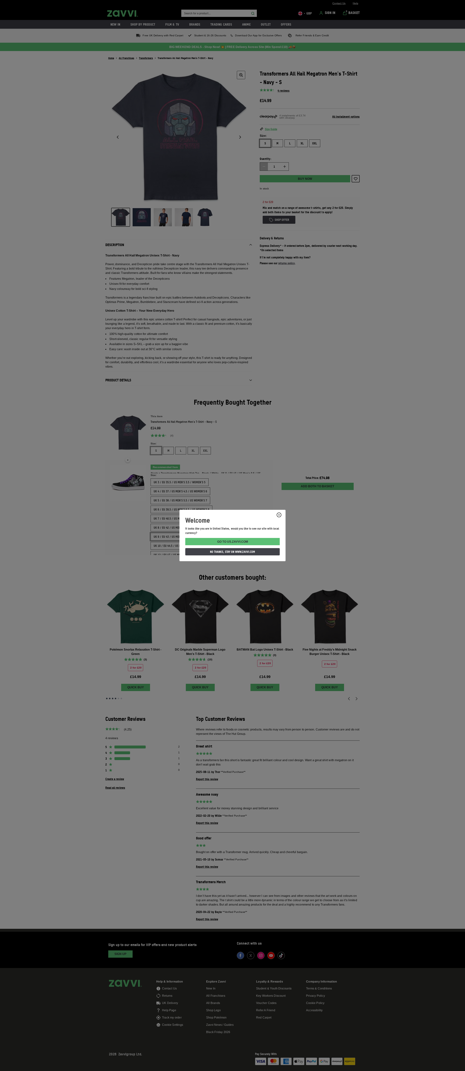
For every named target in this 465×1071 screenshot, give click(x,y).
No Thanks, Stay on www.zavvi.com (232, 552)
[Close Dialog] (279, 515)
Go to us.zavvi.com (232, 541)
